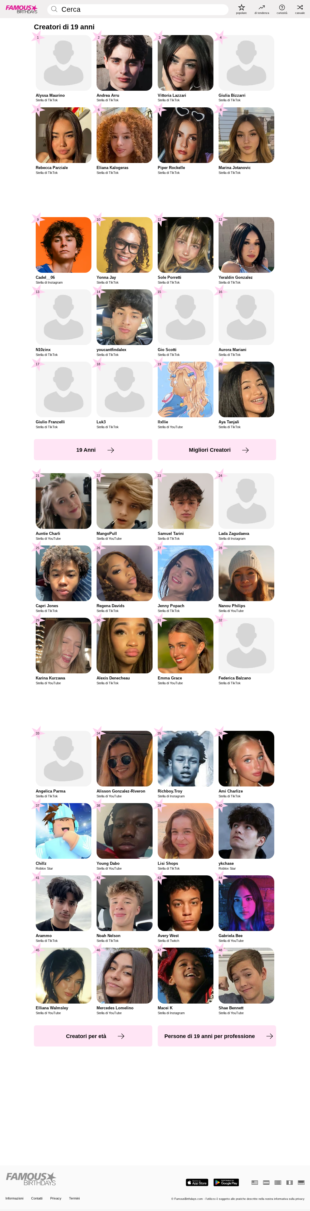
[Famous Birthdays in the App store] (197, 1182)
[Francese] (289, 1182)
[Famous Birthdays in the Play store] (226, 1182)
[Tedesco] (301, 1182)
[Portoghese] (278, 1182)
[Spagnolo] (266, 1182)
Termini (74, 1198)
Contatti (36, 1198)
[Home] (78, 1179)
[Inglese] (255, 1182)
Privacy (55, 1198)
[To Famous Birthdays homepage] (21, 9)
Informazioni (14, 1198)
